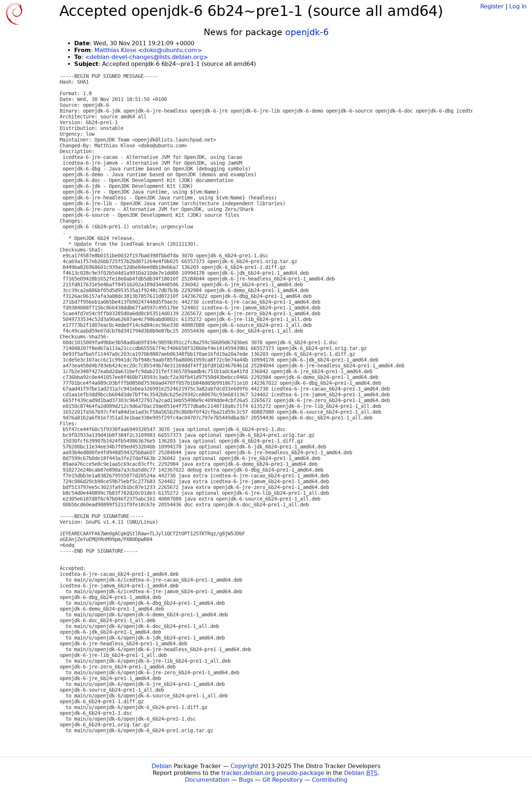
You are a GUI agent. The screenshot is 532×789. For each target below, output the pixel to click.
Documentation (207, 779)
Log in (518, 6)
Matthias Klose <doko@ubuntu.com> (148, 50)
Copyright (244, 766)
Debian (162, 766)
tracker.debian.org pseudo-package (272, 772)
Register (492, 6)
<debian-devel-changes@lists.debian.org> (146, 57)
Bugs (246, 779)
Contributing (329, 779)
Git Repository (282, 779)
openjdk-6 (307, 32)
